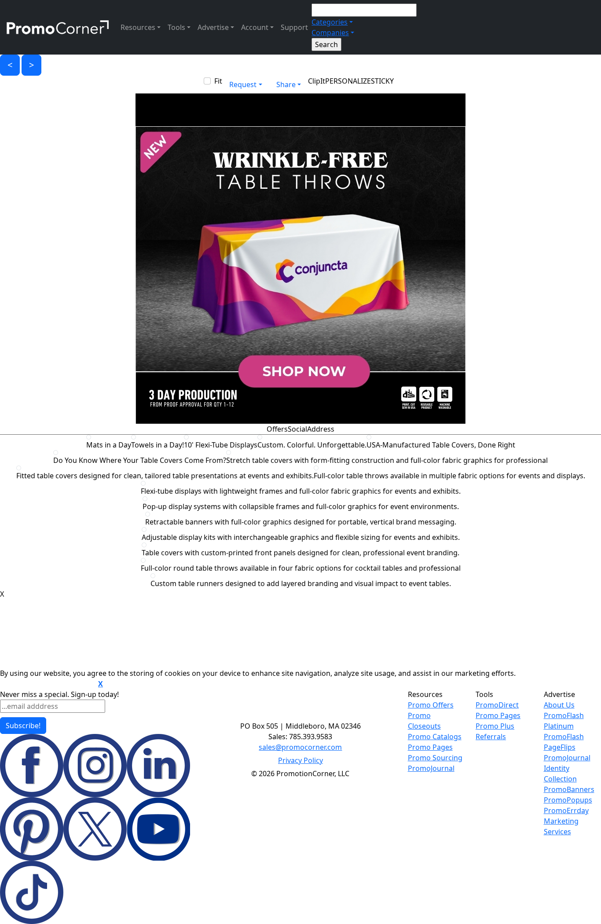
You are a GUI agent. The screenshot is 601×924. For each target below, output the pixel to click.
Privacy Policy (300, 760)
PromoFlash (564, 736)
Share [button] (286, 84)
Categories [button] (329, 22)
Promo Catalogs (435, 736)
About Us (559, 705)
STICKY (382, 81)
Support (294, 27)
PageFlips (559, 747)
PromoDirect (497, 705)
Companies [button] (330, 32)
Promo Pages (430, 747)
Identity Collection (560, 773)
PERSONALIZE (348, 81)
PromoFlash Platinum (564, 721)
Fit (218, 81)
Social (297, 429)
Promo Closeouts (424, 721)
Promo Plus (495, 726)
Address (320, 429)
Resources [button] (138, 27)
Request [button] (243, 84)
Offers (277, 429)
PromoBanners (569, 789)
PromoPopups (568, 800)
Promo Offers (431, 705)
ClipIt (316, 81)
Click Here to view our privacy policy (48, 684)
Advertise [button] (213, 27)
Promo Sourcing (435, 758)
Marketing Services (561, 826)
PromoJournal (431, 768)
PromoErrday (566, 810)
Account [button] (254, 27)
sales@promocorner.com (300, 747)
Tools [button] (176, 27)
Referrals (491, 736)
